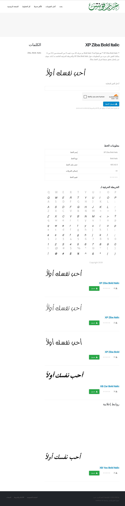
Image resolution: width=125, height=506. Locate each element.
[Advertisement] (62, 24)
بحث (60, 6)
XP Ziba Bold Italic (109, 283)
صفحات (8, 497)
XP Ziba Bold (112, 351)
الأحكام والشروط (18, 497)
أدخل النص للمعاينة (112, 83)
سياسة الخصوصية (32, 497)
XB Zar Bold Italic (109, 386)
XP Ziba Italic (112, 317)
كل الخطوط (26, 6)
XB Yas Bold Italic (109, 467)
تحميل (93, 288)
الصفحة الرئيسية (13, 6)
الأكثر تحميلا (38, 6)
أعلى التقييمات (51, 6)
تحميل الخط (110, 104)
